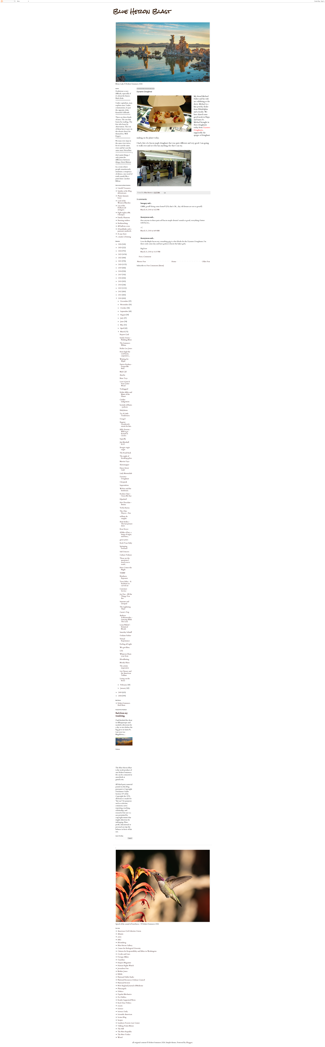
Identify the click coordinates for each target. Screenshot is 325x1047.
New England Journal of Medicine (130, 986)
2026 (120, 244)
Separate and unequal (124, 602)
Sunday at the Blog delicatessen (125, 192)
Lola (121, 651)
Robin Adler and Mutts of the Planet (126, 394)
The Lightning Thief (125, 608)
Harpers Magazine (124, 963)
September (124, 311)
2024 (120, 251)
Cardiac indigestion (124, 400)
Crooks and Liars (124, 954)
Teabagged (124, 389)
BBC (119, 940)
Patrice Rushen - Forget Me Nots (126, 366)
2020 (120, 264)
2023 (120, 254)
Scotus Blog (122, 1017)
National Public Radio (126, 977)
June (122, 321)
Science (120, 1008)
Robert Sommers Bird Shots (124, 704)
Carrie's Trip (124, 612)
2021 (120, 261)
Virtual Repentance (125, 640)
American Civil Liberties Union (129, 931)
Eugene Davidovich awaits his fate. (125, 424)
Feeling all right (126, 644)
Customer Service (123, 590)
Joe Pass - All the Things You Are (126, 596)
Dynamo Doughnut (124, 477)
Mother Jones (122, 971)
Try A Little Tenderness (125, 414)
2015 (120, 281)
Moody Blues (125, 662)
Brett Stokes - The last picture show (126, 524)
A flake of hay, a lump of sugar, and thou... (126, 534)
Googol (122, 419)
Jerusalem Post (123, 968)
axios (119, 937)
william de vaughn (124, 517)
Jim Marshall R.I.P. (124, 443)
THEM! (122, 573)
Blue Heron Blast (142, 11)
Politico (120, 991)
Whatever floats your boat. (125, 655)
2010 (120, 298)
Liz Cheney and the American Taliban (125, 673)
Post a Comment (145, 256)
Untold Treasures (124, 188)
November (124, 304)
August (123, 315)
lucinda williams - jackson (126, 406)
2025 (120, 247)
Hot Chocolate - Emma (126, 503)
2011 (120, 295)
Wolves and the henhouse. (125, 489)
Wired (120, 1037)
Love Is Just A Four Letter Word (125, 383)
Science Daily (123, 1011)
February (123, 685)
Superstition (124, 485)
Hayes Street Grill (124, 469)
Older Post (206, 261)
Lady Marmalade (126, 473)
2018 (120, 271)
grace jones (124, 540)
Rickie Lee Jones (126, 348)
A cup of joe (122, 234)
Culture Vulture (126, 555)
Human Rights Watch (126, 965)
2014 (120, 285)
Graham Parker (125, 635)
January (123, 688)
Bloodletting (124, 659)
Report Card (124, 334)
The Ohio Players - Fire (125, 512)
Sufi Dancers (124, 551)
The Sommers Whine (125, 344)
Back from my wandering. (122, 714)
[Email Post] (164, 193)
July (122, 318)
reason (120, 1006)
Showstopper (124, 465)
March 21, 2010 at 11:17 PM (150, 252)
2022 (120, 258)
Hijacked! (123, 499)
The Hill (121, 1029)
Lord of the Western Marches (124, 202)
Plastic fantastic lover (123, 197)
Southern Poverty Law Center (129, 1023)
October (123, 308)
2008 (120, 696)
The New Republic (125, 1031)
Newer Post (141, 261)
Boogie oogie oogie (125, 448)
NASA (120, 974)
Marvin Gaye (124, 461)
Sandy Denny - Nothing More (126, 339)
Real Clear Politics (124, 1003)
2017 (120, 274)
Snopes (120, 1020)
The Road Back (125, 453)
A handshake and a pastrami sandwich (124, 230)
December (124, 301)
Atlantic (120, 934)
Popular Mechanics (125, 994)
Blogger (189, 1042)
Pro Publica (122, 997)
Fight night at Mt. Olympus (124, 213)
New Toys (123, 378)
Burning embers (124, 220)
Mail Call (123, 372)
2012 (120, 291)
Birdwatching (123, 223)
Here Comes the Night (126, 568)
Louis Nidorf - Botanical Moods (125, 627)
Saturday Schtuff (126, 632)
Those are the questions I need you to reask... (125, 561)
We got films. (125, 647)
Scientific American (125, 1014)
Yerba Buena (124, 508)
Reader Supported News (127, 1000)
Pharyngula (122, 988)
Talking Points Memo (126, 1026)
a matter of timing (124, 237)
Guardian (121, 960)
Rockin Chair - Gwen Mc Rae (126, 495)
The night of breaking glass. (126, 457)
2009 (120, 692)
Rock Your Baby (126, 543)
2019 (120, 268)
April (122, 328)
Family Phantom (124, 217)
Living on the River (125, 679)
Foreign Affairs (123, 957)
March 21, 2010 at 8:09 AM (150, 231)
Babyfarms (124, 410)
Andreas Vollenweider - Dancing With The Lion (126, 618)
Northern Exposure (124, 577)
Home (174, 261)
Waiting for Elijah (124, 360)
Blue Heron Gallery (125, 945)
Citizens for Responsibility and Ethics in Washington (137, 951)
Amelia (122, 375)
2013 (120, 288)
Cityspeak (123, 482)
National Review (124, 983)
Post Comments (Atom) (155, 265)
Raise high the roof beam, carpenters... (125, 354)
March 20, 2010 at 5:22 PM (149, 210)
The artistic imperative (124, 667)
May (122, 325)
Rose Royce (124, 529)
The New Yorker (124, 1034)
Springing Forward (123, 547)
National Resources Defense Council (131, 980)
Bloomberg (122, 942)
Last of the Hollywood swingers (122, 208)
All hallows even (124, 226)
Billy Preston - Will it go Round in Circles (125, 432)
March (122, 331)
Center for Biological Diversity (129, 948)
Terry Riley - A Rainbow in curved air (125, 583)
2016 (120, 278)
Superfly (123, 439)
